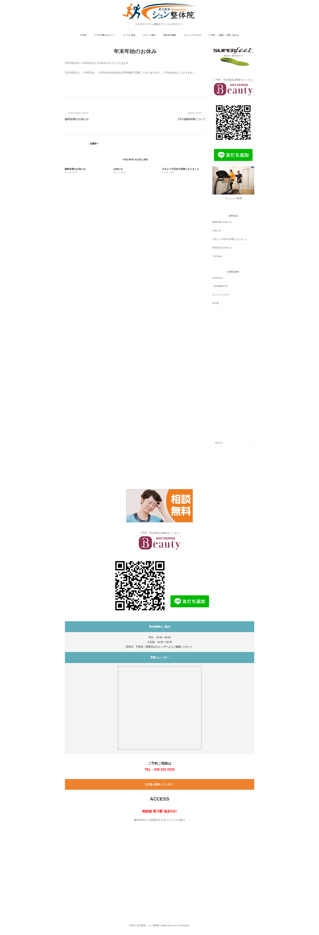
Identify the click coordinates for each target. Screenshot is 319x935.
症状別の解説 (169, 35)
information (217, 278)
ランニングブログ (192, 35)
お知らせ (216, 230)
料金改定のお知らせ (222, 247)
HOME (83, 35)
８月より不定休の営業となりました (229, 239)
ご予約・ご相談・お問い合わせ (224, 35)
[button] (159, 505)
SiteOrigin (184, 925)
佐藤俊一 (94, 143)
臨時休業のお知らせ (222, 222)
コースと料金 (129, 35)
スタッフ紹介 (149, 35)
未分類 (215, 303)
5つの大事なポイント (104, 35)
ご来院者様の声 (219, 286)
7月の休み (217, 256)
